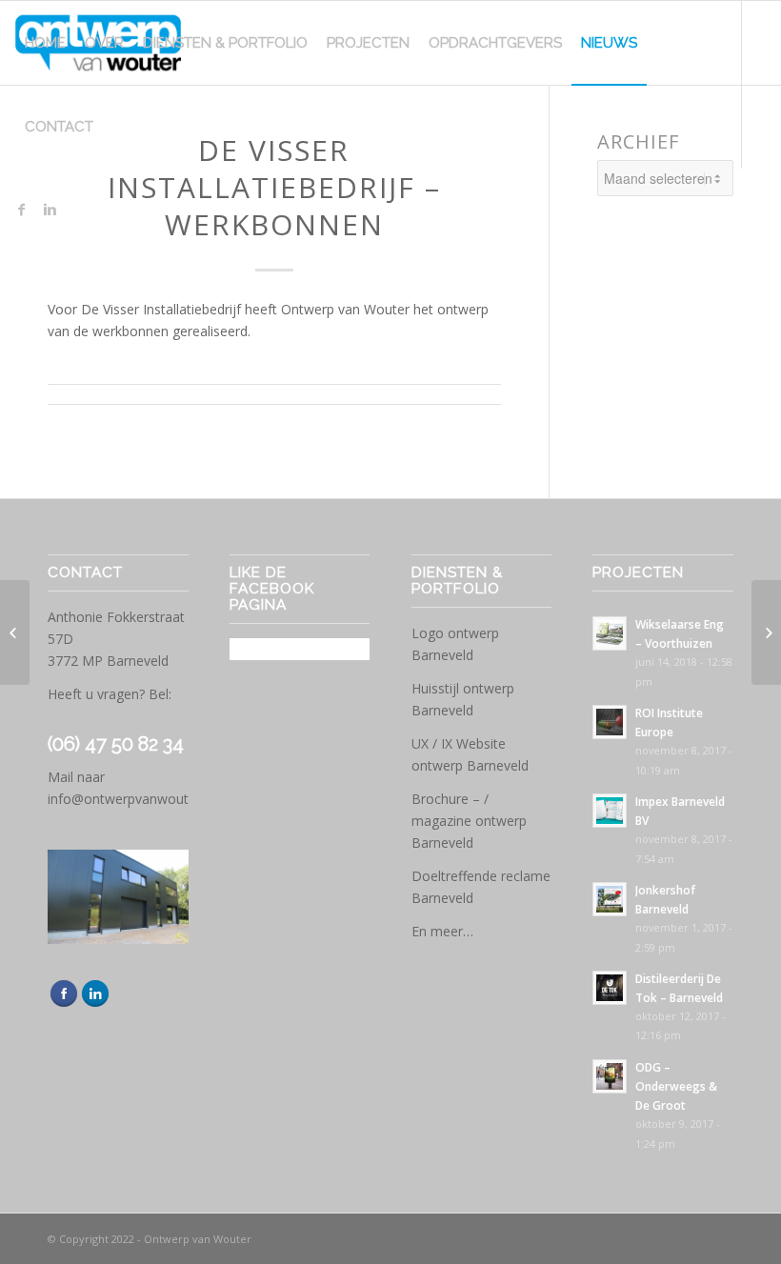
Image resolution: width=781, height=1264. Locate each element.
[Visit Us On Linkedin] (94, 1003)
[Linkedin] (49, 209)
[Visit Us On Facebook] (63, 1003)
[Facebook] (21, 209)
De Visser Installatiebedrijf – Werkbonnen (274, 187)
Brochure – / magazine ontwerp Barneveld (469, 821)
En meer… (442, 931)
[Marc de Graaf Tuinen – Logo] (15, 632)
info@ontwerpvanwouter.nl (131, 799)
